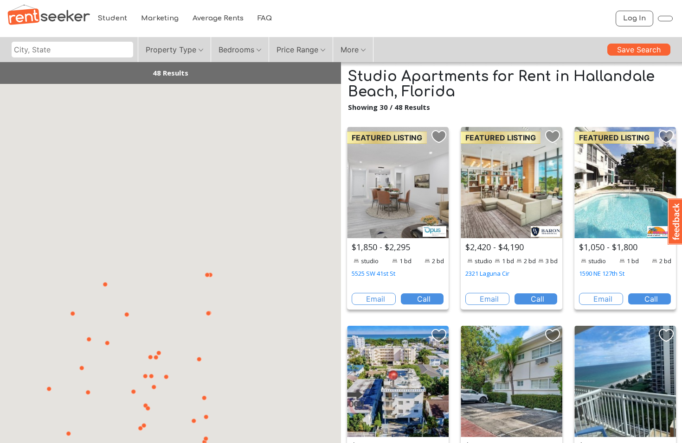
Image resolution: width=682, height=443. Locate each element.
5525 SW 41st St (373, 273)
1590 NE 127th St (601, 273)
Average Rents (218, 18)
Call (424, 299)
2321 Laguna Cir (487, 273)
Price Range (297, 49)
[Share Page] (665, 18)
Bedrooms (236, 49)
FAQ (264, 18)
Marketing (160, 18)
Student (112, 18)
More (350, 49)
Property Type (171, 49)
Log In (634, 18)
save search (639, 49)
